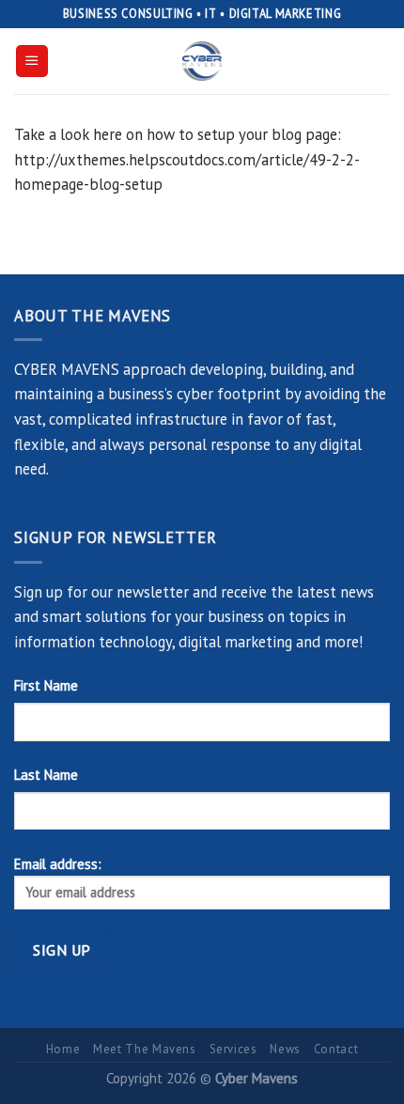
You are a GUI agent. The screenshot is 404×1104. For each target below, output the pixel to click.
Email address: (57, 864)
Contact (336, 1049)
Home (63, 1049)
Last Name (46, 775)
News (285, 1049)
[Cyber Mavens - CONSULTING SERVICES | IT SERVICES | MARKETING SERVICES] (202, 61)
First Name (46, 685)
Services (233, 1049)
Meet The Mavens (144, 1049)
